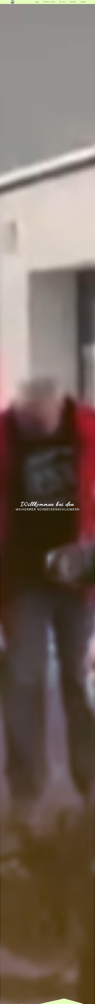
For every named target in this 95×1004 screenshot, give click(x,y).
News (37, 2)
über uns (62, 2)
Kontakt (83, 2)
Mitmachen (72, 2)
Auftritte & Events (49, 2)
